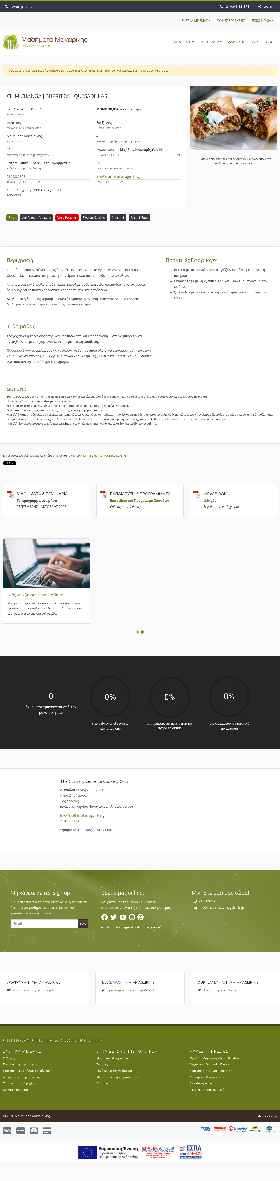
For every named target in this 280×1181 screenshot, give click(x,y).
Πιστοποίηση (105, 1102)
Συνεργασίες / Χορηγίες (19, 1102)
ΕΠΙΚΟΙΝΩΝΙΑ (261, 20)
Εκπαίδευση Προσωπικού (207, 1109)
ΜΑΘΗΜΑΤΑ (209, 42)
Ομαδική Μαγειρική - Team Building (214, 1077)
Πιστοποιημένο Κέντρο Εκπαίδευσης (28, 1090)
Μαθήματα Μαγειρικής (45, 42)
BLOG (269, 42)
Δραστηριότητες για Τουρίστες (211, 1090)
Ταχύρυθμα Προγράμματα (114, 1090)
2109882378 (237, 6)
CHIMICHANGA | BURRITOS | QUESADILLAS (96, 455)
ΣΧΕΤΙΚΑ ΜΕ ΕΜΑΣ (195, 20)
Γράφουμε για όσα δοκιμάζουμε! (131, 1009)
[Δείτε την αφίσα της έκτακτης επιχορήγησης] (140, 1170)
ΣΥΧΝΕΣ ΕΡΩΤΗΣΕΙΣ (231, 20)
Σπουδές (102, 1083)
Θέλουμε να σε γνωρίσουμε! (33, 1009)
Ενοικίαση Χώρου (202, 1102)
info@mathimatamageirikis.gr (119, 176)
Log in (267, 6)
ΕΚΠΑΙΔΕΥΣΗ (181, 42)
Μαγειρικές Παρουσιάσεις (207, 1096)
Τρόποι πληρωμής (216, 594)
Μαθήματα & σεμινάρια (112, 1077)
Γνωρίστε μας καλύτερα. (221, 1009)
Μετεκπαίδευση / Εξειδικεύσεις (117, 1096)
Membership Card (123, 594)
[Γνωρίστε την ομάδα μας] (178, 155)
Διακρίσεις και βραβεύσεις (21, 1096)
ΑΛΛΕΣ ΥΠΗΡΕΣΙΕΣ (242, 42)
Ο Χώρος (9, 1077)
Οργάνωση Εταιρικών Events (209, 1083)
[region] (140, 930)
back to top (269, 1135)
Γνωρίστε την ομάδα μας (20, 1083)
